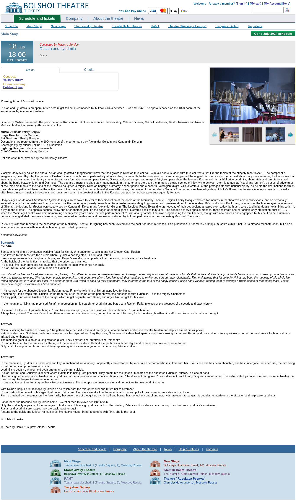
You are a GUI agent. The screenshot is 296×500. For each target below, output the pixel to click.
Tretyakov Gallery (227, 26)
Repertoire (255, 26)
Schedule (11, 26)
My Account (273, 3)
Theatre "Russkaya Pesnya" (187, 26)
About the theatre (108, 18)
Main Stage (34, 26)
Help (286, 3)
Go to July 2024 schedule (273, 33)
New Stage (58, 26)
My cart (255, 3)
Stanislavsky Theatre (88, 26)
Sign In (241, 3)
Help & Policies (189, 449)
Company (74, 18)
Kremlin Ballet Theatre (127, 26)
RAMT (155, 26)
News (139, 18)
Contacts (212, 449)
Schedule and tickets (37, 18)
